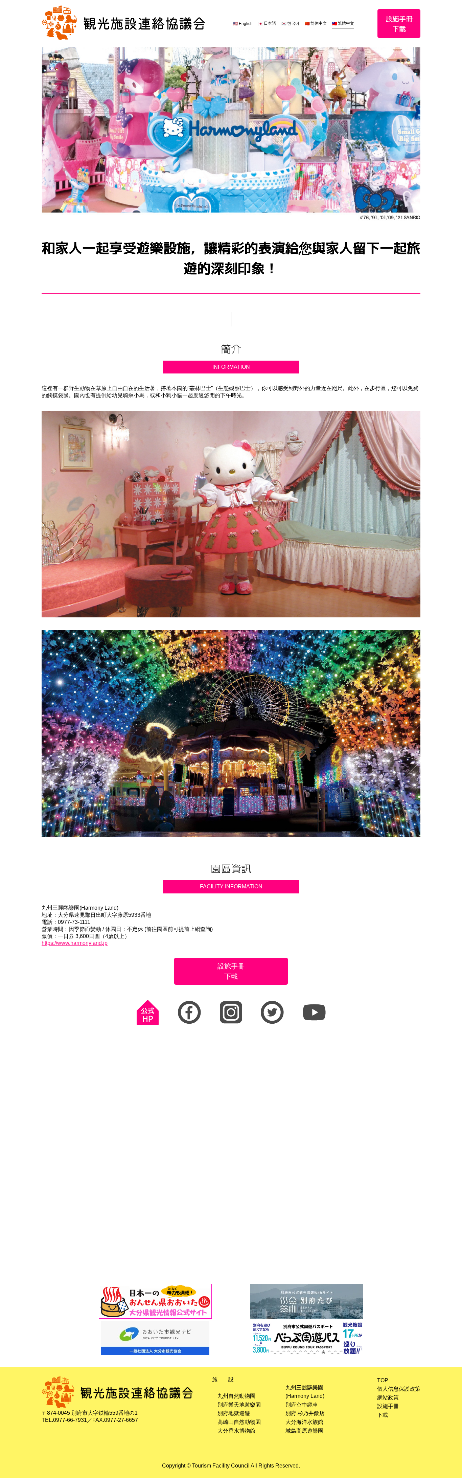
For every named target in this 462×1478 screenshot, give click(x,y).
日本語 (270, 23)
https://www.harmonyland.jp (75, 943)
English (246, 23)
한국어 (293, 23)
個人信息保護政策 (398, 1389)
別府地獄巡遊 (233, 1413)
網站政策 (388, 1398)
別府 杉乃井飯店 (305, 1413)
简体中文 (318, 23)
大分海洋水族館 (304, 1422)
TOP (382, 1380)
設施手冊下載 (399, 23)
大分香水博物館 (236, 1431)
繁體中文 (346, 23)
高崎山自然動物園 (239, 1422)
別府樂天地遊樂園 (239, 1405)
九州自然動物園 (236, 1396)
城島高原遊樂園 (304, 1431)
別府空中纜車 (301, 1405)
